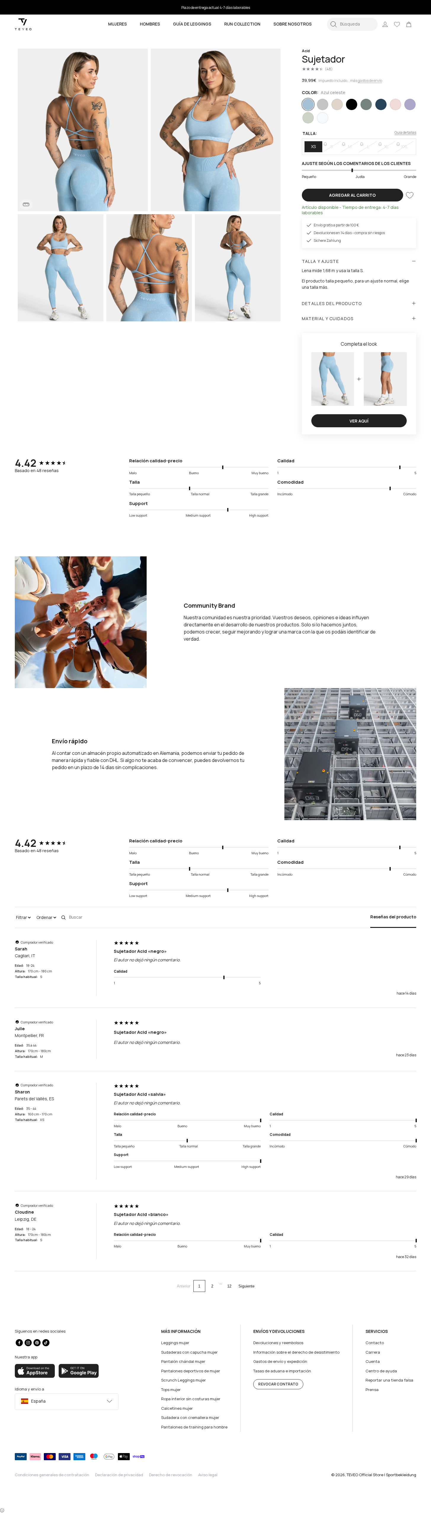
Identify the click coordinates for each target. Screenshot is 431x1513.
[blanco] (322, 117)
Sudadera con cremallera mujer (190, 1417)
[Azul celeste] (308, 104)
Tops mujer (171, 1389)
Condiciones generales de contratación (52, 1474)
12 (229, 1286)
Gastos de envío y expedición (280, 1361)
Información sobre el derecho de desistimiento (296, 1352)
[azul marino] (381, 104)
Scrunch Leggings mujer (183, 1380)
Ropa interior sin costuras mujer (190, 1398)
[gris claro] (322, 104)
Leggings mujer (175, 1342)
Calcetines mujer (177, 1408)
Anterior (183, 1286)
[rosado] (395, 104)
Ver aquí (359, 421)
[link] (408, 24)
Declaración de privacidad (119, 1474)
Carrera (373, 1352)
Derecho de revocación (170, 1474)
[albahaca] (366, 104)
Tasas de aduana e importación (282, 1371)
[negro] (351, 104)
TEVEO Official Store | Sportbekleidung (381, 1474)
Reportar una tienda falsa (389, 1380)
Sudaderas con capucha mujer (189, 1352)
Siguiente (246, 1286)
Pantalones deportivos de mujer (190, 1371)
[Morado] (410, 104)
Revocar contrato (278, 1384)
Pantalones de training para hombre (194, 1427)
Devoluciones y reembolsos (278, 1342)
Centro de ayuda (381, 1371)
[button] (352, 24)
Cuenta (373, 1361)
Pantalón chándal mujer (183, 1361)
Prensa (372, 1389)
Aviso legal (207, 1474)
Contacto (375, 1342)
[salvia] (308, 117)
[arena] (337, 104)
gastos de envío (370, 80)
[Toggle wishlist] (409, 195)
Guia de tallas (405, 132)
